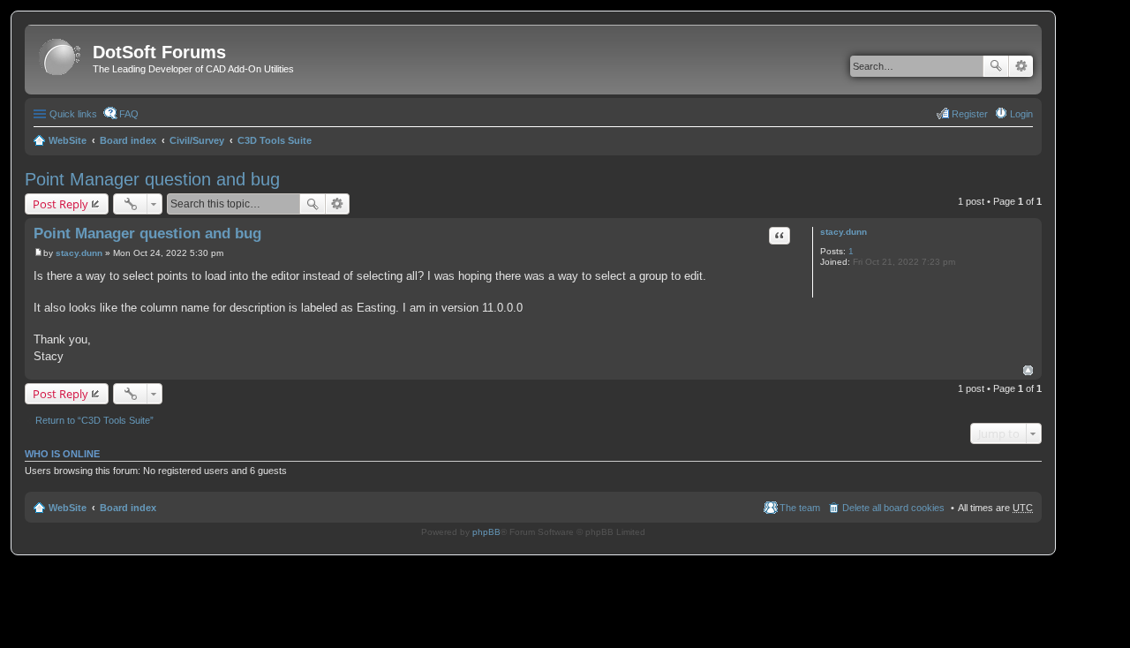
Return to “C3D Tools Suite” (94, 420)
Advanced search (1021, 66)
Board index (128, 140)
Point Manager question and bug (152, 179)
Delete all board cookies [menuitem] (893, 507)
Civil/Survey (197, 140)
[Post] (38, 253)
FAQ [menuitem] (129, 114)
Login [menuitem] (1021, 114)
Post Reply (60, 204)
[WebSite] (61, 58)
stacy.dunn (843, 232)
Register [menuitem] (970, 114)
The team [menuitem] (800, 507)
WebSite (68, 140)
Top (1028, 370)
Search (996, 66)
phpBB (486, 532)
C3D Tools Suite (274, 140)
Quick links (73, 114)
